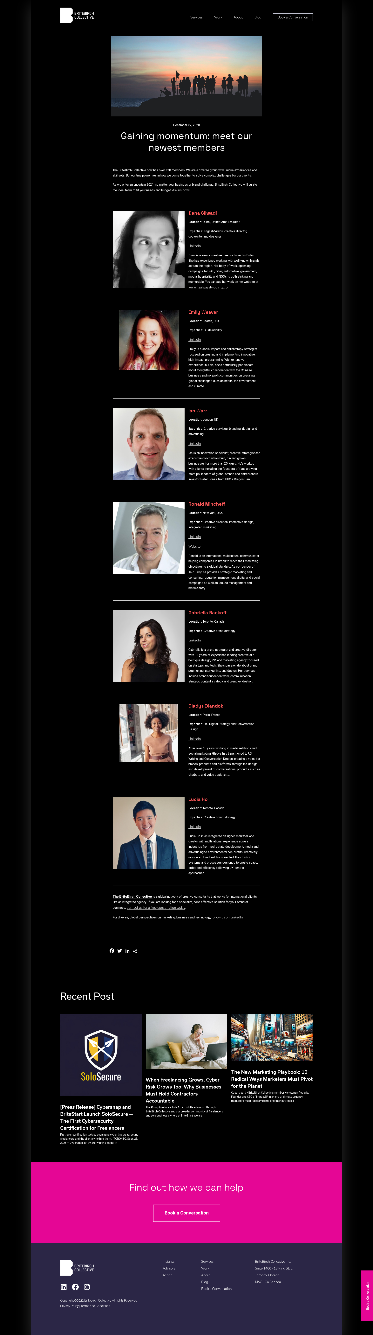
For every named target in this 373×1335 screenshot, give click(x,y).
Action (168, 1275)
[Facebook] (75, 1286)
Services (196, 17)
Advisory (169, 1268)
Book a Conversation (293, 17)
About (238, 17)
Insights (168, 1261)
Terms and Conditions (95, 1306)
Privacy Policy (69, 1306)
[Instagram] (87, 1286)
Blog (257, 17)
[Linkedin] (63, 1286)
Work (218, 17)
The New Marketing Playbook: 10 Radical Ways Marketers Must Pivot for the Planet (272, 1079)
